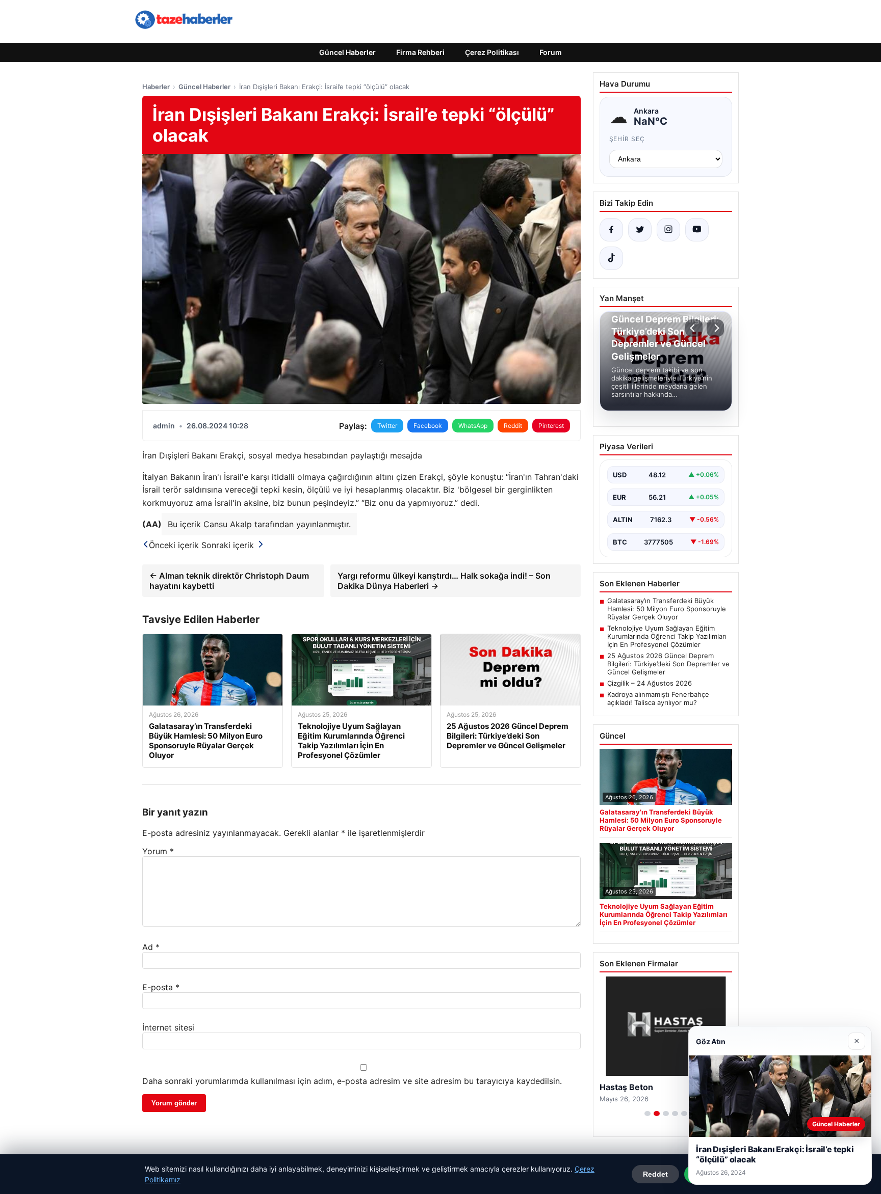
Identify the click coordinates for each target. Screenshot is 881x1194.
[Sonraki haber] (715, 328)
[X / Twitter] (640, 229)
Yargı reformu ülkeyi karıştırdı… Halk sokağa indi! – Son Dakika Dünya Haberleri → (444, 581)
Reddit (513, 425)
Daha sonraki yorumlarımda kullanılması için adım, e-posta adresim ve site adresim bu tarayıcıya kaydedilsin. (352, 1081)
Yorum (158, 851)
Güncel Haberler (347, 52)
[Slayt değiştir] (647, 1113)
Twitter (387, 425)
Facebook (427, 425)
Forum (550, 52)
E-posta (160, 987)
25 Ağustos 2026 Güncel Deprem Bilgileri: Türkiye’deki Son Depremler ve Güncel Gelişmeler (668, 664)
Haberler (156, 87)
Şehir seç (627, 139)
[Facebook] (611, 229)
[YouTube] (697, 229)
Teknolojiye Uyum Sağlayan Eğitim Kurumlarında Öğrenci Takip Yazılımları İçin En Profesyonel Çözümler (667, 636)
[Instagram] (668, 229)
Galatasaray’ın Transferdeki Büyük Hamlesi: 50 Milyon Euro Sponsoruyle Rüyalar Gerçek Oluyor (666, 608)
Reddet (655, 1174)
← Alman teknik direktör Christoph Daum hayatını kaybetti (229, 581)
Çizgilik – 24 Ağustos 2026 (649, 683)
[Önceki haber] (694, 328)
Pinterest (551, 425)
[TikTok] (611, 258)
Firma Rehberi (420, 52)
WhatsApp (472, 425)
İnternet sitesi (168, 1027)
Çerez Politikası (492, 52)
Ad (151, 947)
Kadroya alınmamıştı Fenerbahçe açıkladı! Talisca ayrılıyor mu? (658, 698)
